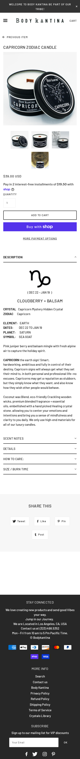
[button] (40, 257)
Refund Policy (40, 699)
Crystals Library (40, 716)
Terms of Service (40, 710)
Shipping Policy (40, 704)
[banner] (40, 20)
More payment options (40, 238)
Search (40, 676)
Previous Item (17, 37)
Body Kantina (40, 687)
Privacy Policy (40, 693)
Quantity (9, 194)
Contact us (40, 682)
